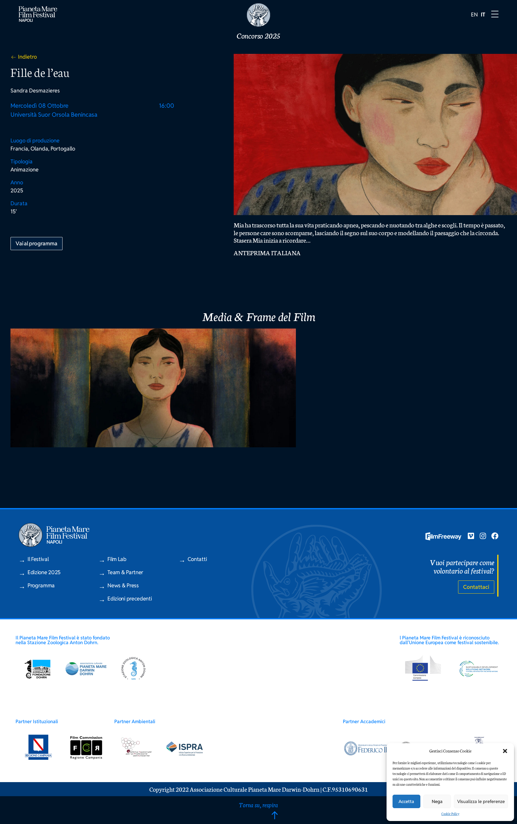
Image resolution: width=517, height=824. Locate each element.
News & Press (123, 585)
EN (474, 14)
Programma (41, 585)
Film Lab (117, 559)
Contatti (197, 559)
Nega (437, 801)
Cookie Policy (450, 813)
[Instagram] (482, 535)
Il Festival (38, 559)
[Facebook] (494, 535)
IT (483, 14)
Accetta (406, 801)
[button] (505, 751)
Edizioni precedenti (129, 598)
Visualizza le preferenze (481, 801)
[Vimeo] (471, 535)
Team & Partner (125, 572)
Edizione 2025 (44, 572)
